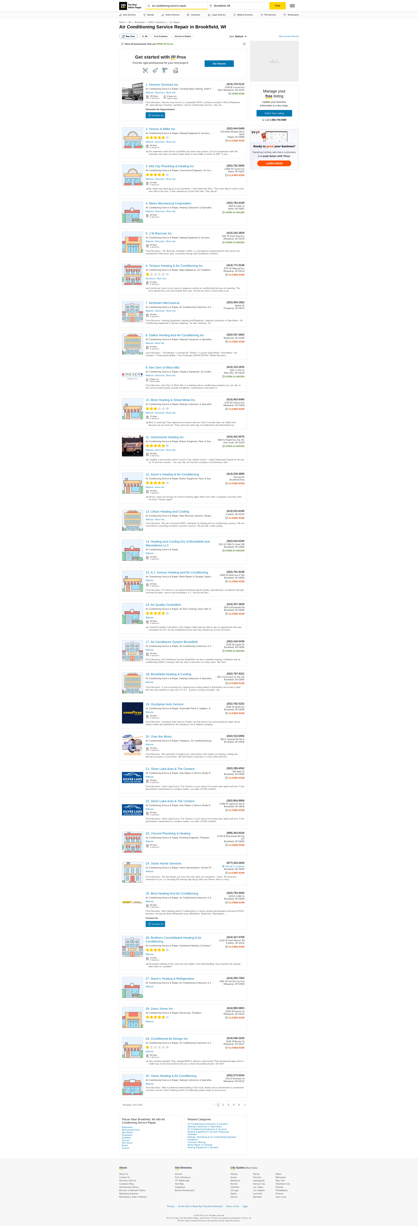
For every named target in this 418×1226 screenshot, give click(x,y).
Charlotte (235, 1187)
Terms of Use (232, 1206)
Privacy (171, 1206)
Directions (160, 93)
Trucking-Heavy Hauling (191, 89)
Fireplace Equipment (189, 371)
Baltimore (235, 1180)
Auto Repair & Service (190, 773)
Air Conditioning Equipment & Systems (210, 741)
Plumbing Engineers (189, 837)
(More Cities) (251, 1168)
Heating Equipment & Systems (194, 133)
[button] (292, 5)
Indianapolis (259, 1180)
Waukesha (127, 1127)
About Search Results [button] (289, 36)
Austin (234, 1177)
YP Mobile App (182, 1180)
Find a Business (183, 1177)
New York (280, 1180)
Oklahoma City (283, 1184)
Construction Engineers (190, 170)
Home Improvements (189, 867)
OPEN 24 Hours (164, 44)
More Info (171, 93)
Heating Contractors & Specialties (196, 207)
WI (130, 22)
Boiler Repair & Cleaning (191, 576)
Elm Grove (127, 1143)
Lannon (125, 1148)
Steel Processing (212, 89)
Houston (257, 1177)
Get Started (219, 63)
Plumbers (205, 837)
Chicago (234, 1190)
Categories (180, 1187)
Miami (278, 1174)
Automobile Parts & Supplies (193, 708)
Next (244, 1105)
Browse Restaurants (185, 1190)
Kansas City (259, 1184)
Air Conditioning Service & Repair (162, 89)
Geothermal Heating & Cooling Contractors (200, 945)
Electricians (185, 1013)
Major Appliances (187, 270)
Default (239, 36)
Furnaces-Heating (196, 1142)
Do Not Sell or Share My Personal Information (200, 1206)
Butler (125, 1145)
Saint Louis (281, 1197)
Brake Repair (208, 773)
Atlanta (234, 1174)
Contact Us (157, 115)
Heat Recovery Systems (191, 516)
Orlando (279, 1187)
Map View (130, 36)
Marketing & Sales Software (132, 1197)
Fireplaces (184, 741)
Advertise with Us (127, 1180)
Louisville (257, 1193)
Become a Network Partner (132, 1190)
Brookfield (140, 22)
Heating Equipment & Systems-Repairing (199, 237)
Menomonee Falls (131, 1130)
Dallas (234, 1193)
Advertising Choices (129, 1187)
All (146, 36)
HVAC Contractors (157, 22)
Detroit (256, 1174)
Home (122, 22)
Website (149, 93)
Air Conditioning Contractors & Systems (198, 307)
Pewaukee (127, 1135)
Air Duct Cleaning (187, 609)
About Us (123, 1174)
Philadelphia (281, 1190)
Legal (245, 1206)
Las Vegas (258, 1187)
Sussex (125, 1140)
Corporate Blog (126, 1184)
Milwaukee (281, 1177)
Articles (178, 1174)
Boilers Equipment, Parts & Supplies (197, 441)
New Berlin (127, 1132)
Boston (234, 1184)
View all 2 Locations (234, 866)
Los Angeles (259, 1190)
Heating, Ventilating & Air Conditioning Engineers (212, 1137)
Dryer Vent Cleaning (207, 609)
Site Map (179, 1184)
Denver (234, 1197)
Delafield (126, 1137)
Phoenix (279, 1193)
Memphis (257, 1197)
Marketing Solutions (129, 1193)
